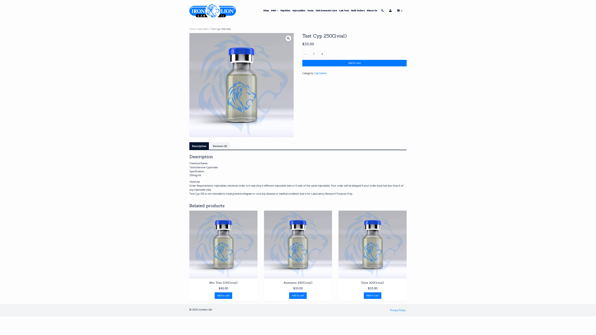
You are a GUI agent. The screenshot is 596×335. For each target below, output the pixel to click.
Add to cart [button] (223, 295)
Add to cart (354, 63)
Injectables (299, 10)
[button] (390, 11)
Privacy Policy (397, 310)
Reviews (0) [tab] (220, 146)
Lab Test (344, 10)
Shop (266, 10)
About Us (372, 10)
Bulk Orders (358, 10)
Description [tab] (199, 146)
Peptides (285, 10)
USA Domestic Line (326, 10)
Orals (310, 10)
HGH (273, 10)
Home (192, 28)
